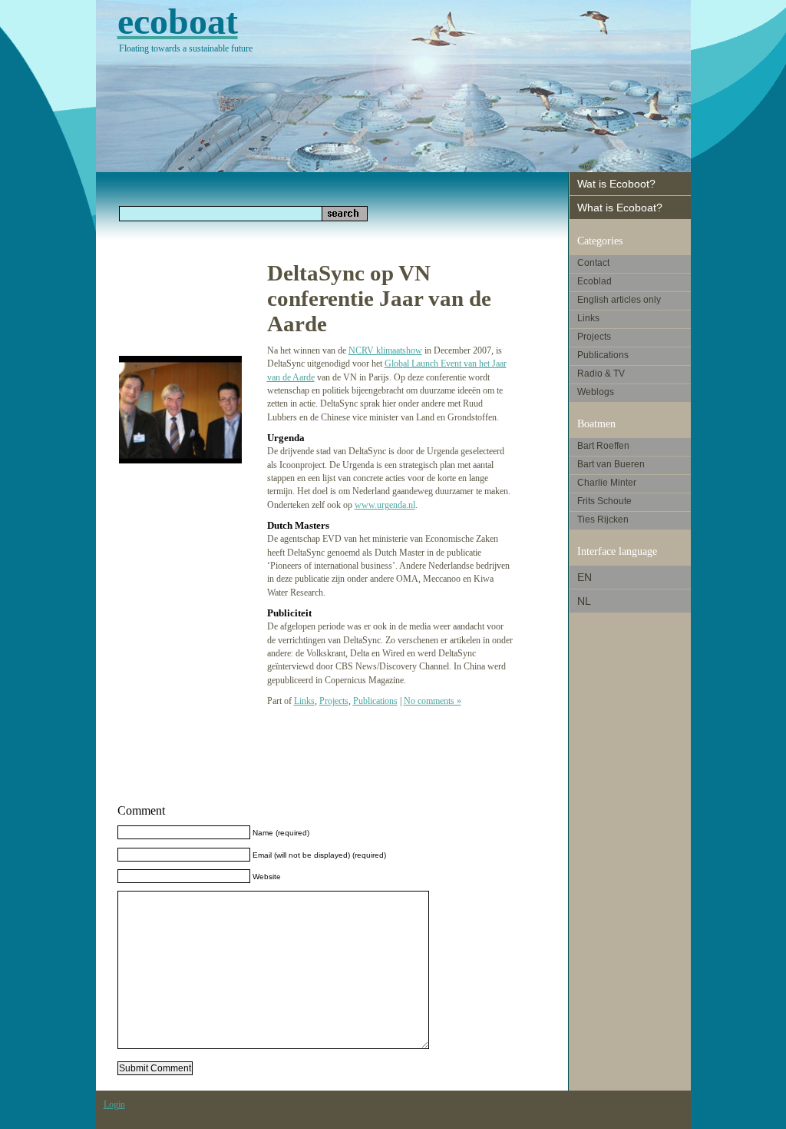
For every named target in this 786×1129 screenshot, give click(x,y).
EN (584, 577)
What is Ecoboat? (619, 207)
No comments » (432, 701)
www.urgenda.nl (385, 505)
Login (114, 1104)
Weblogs (595, 392)
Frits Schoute (604, 501)
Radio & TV (601, 373)
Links (304, 701)
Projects (333, 701)
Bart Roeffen (603, 445)
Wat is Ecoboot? (616, 184)
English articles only (619, 299)
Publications (375, 701)
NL (584, 601)
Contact (593, 262)
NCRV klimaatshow (385, 350)
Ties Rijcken (603, 519)
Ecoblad (594, 281)
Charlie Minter (606, 482)
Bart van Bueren (611, 464)
